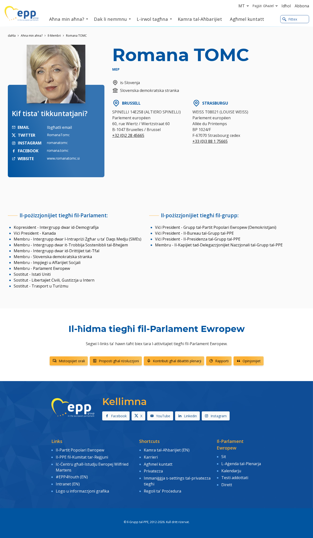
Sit (223, 456)
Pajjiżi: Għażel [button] (263, 5)
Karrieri (151, 457)
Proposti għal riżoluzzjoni (119, 361)
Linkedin (190, 416)
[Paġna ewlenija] (21, 13)
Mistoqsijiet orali (72, 361)
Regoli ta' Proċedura (162, 491)
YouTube (163, 416)
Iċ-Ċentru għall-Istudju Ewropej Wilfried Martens (92, 467)
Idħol (286, 6)
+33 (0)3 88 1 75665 (210, 141)
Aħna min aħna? (32, 35)
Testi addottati (234, 477)
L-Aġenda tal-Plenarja (241, 463)
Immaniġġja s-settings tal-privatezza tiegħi (177, 481)
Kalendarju (231, 470)
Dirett (226, 484)
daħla (12, 35)
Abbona (302, 6)
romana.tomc (57, 150)
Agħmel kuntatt (158, 464)
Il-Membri (54, 35)
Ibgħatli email (59, 127)
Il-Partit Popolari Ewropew (80, 450)
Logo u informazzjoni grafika (82, 491)
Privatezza (153, 471)
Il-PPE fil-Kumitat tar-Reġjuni (82, 457)
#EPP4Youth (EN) (72, 477)
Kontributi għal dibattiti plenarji (177, 361)
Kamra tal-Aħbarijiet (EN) (167, 450)
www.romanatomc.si (63, 158)
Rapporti (222, 361)
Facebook (119, 416)
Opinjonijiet (252, 361)
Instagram (219, 416)
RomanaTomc (58, 134)
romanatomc (57, 142)
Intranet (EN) (68, 484)
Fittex (292, 19)
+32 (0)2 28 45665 (128, 135)
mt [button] (241, 6)
